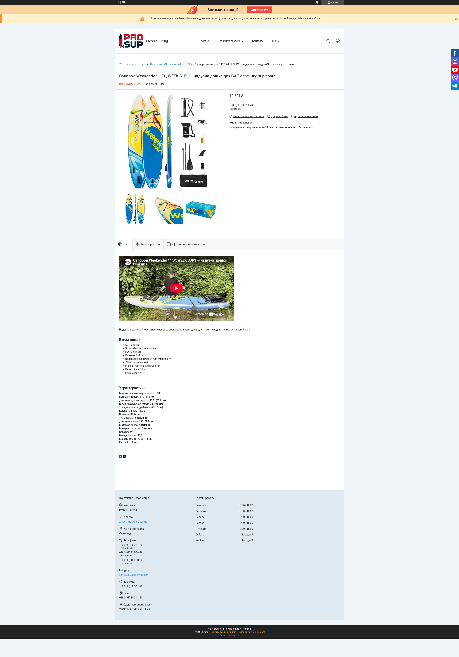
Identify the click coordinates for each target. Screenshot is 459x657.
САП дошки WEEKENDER (178, 64)
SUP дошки (155, 64)
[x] (124, 457)
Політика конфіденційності (251, 632)
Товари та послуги (229, 40)
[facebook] (120, 457)
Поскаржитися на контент (223, 632)
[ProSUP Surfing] (130, 41)
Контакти (257, 40)
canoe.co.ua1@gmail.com (133, 574)
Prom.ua (247, 629)
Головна (204, 40)
